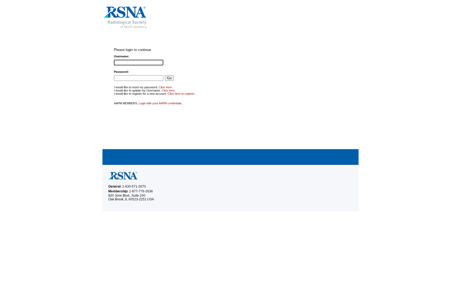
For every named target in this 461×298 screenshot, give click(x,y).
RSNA (164, 17)
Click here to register (181, 93)
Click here (165, 87)
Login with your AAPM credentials (160, 103)
